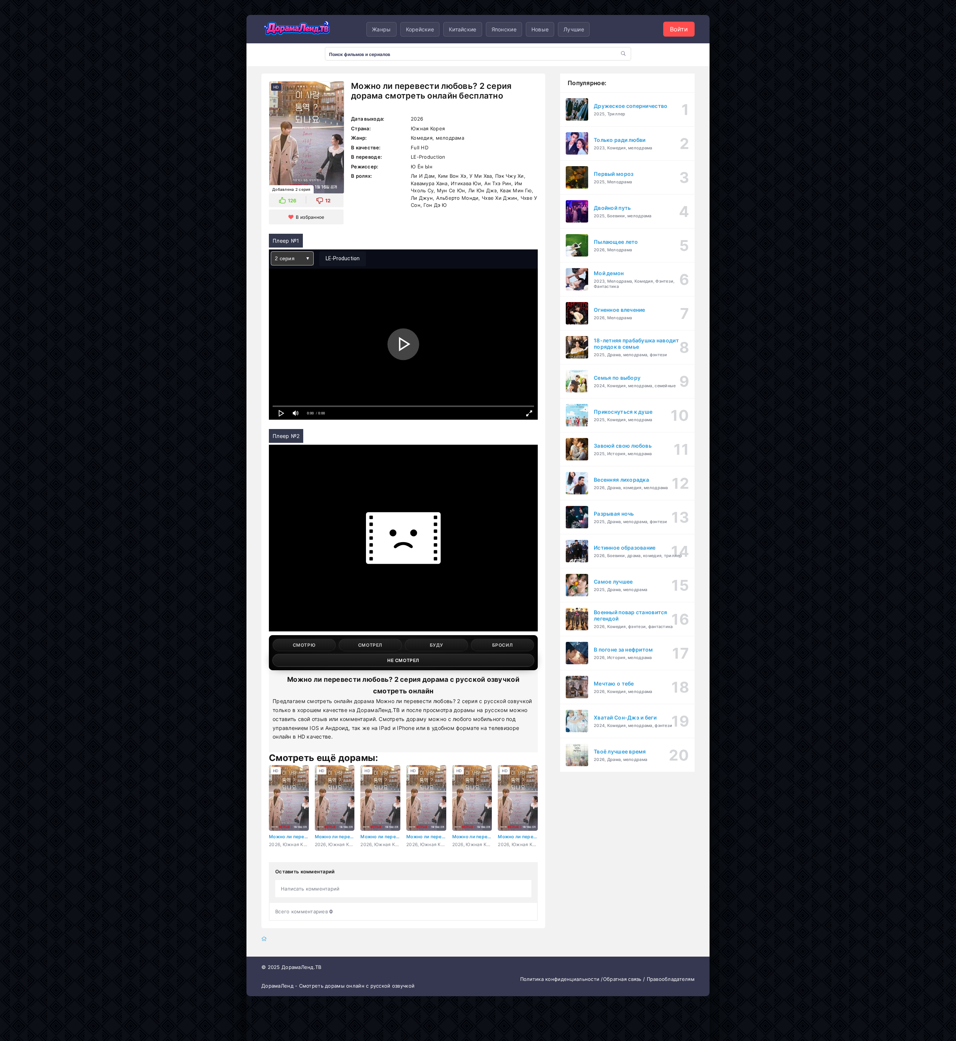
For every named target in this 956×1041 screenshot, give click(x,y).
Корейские (420, 29)
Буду (436, 645)
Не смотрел (403, 660)
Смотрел (370, 645)
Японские (503, 29)
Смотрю (304, 645)
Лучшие (574, 29)
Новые (540, 29)
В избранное (310, 217)
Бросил (502, 645)
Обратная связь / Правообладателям (649, 979)
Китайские (463, 29)
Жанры (381, 29)
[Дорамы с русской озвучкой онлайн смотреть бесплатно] (296, 29)
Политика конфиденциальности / (561, 979)
